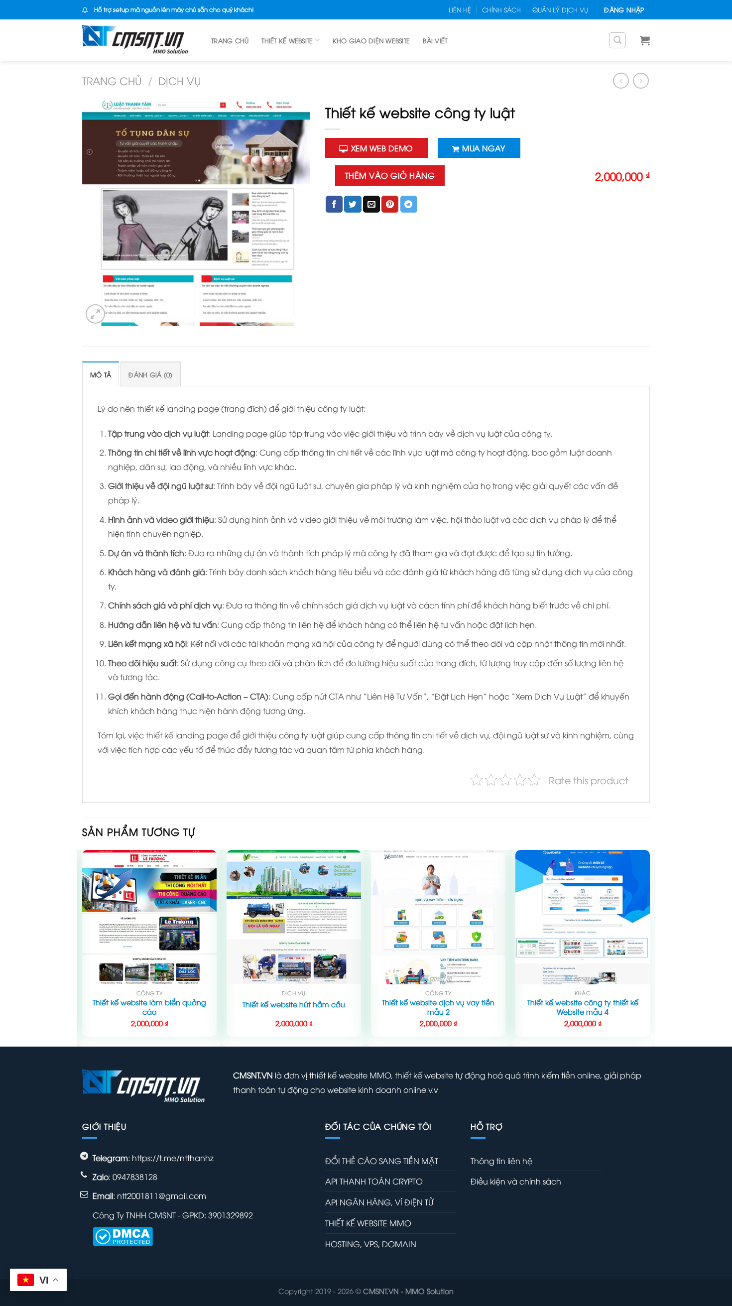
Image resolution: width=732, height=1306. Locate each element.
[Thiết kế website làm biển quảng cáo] (149, 917)
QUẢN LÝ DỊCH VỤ (560, 9)
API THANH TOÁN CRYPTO (374, 1181)
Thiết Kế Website (287, 40)
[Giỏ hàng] (645, 40)
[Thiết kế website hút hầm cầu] (294, 917)
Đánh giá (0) (150, 374)
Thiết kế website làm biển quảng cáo (149, 1007)
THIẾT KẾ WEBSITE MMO (368, 1222)
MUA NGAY (483, 147)
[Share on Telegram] (408, 204)
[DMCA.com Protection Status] (123, 1235)
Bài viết (435, 40)
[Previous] (82, 947)
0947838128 (135, 1176)
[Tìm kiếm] (617, 40)
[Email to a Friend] (371, 204)
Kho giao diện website (371, 40)
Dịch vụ (179, 80)
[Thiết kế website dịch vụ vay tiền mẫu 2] (438, 917)
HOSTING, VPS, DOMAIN (370, 1243)
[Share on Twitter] (352, 204)
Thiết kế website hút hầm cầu (294, 1004)
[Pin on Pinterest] (389, 204)
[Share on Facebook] (334, 204)
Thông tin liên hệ (501, 1160)
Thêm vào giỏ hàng (390, 175)
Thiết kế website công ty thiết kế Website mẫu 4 (582, 1007)
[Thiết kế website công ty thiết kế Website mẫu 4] (582, 917)
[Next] (649, 947)
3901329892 (230, 1214)
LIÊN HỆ (460, 9)
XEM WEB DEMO (382, 147)
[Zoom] (95, 314)
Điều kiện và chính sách (516, 1181)
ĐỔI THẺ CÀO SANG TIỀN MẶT (381, 1160)
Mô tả (100, 374)
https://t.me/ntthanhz (173, 1157)
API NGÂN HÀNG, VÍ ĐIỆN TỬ (379, 1201)
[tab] (100, 374)
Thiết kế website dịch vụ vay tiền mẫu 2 (438, 1007)
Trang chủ (229, 40)
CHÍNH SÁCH (501, 9)
